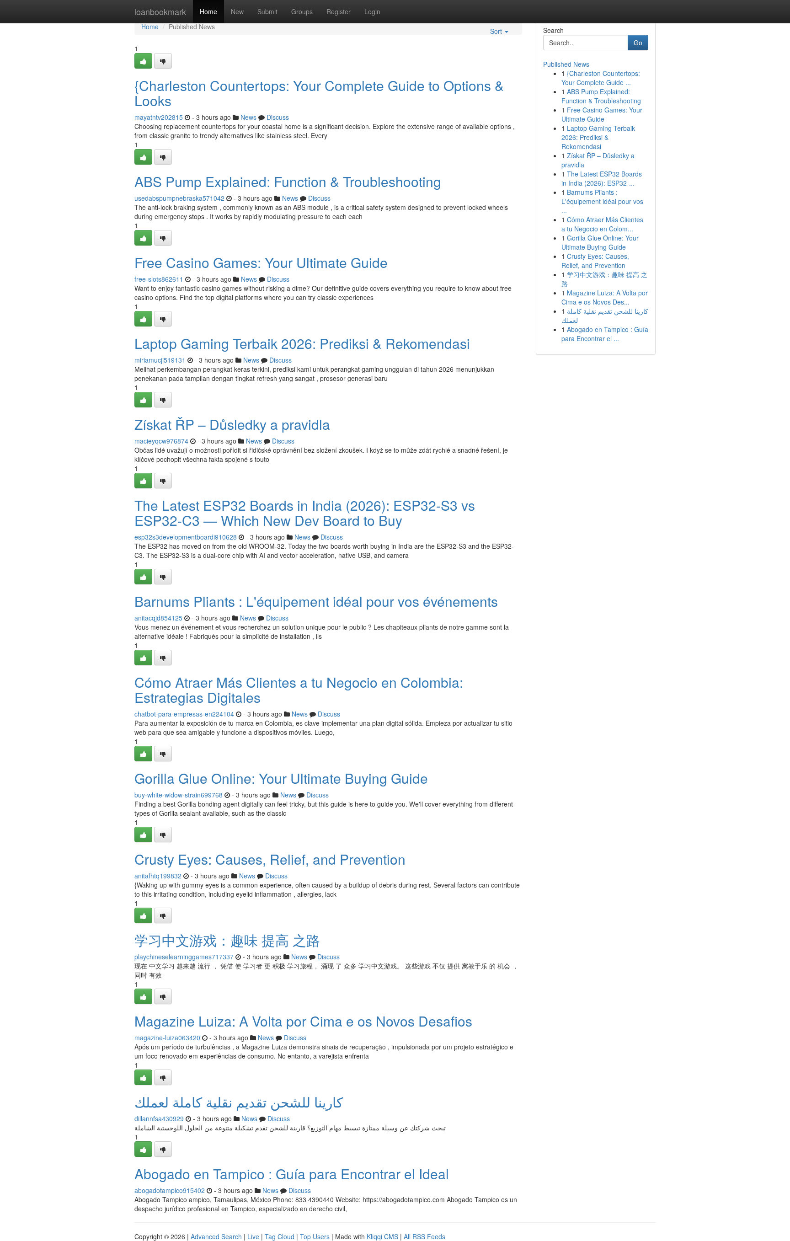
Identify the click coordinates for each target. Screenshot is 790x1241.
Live (253, 1236)
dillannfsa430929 (159, 1118)
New (237, 11)
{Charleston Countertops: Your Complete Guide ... (600, 78)
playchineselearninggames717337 (184, 956)
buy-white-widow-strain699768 (178, 794)
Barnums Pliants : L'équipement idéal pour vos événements (316, 601)
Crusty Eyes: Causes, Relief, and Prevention (270, 859)
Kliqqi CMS (382, 1236)
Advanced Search (216, 1236)
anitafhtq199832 (157, 875)
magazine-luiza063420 (167, 1037)
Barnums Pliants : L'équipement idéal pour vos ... (602, 201)
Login (372, 11)
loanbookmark (160, 11)
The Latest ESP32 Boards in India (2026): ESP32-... (601, 178)
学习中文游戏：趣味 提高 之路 (227, 940)
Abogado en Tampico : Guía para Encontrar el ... (604, 334)
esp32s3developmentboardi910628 (185, 536)
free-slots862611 (158, 279)
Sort (497, 31)
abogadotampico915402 (169, 1190)
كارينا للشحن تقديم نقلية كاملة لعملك (238, 1102)
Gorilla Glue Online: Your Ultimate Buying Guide (281, 778)
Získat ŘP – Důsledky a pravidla (232, 424)
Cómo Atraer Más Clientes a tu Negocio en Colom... (602, 224)
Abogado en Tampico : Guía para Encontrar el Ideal (291, 1173)
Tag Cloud (279, 1236)
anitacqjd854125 (158, 617)
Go (638, 42)
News (248, 117)
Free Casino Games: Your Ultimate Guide (261, 262)
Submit (267, 11)
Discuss (278, 117)
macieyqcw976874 (161, 440)
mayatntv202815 (158, 117)
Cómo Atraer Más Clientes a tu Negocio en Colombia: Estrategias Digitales (298, 689)
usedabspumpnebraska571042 (179, 198)
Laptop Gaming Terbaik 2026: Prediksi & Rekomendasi (302, 343)
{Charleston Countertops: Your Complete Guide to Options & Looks (319, 92)
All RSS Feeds (424, 1236)
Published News (566, 64)
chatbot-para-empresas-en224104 (184, 713)
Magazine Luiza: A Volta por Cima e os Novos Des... (604, 297)
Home (208, 11)
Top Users (315, 1236)
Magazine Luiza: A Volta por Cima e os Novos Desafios (303, 1021)
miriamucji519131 (160, 359)
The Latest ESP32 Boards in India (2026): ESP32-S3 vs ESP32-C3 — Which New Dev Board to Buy (304, 512)
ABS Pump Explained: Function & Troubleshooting (287, 181)
